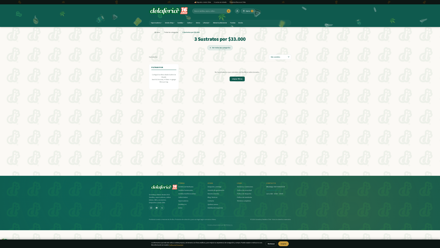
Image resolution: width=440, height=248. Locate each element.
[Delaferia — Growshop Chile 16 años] (169, 11)
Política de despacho (244, 194)
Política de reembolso (244, 197)
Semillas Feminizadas (185, 190)
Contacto (211, 201)
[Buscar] (228, 11)
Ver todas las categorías (221, 48)
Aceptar (283, 244)
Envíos (240, 23)
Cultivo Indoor (183, 197)
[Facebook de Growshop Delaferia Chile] (156, 208)
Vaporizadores (156, 23)
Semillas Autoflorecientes (187, 194)
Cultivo (190, 23)
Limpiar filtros (237, 79)
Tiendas (232, 23)
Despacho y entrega (214, 187)
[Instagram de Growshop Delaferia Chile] (151, 208)
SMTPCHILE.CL (228, 225)
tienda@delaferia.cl (273, 190)
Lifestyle (206, 23)
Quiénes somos (213, 204)
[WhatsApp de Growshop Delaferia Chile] (162, 208)
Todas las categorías (171, 32)
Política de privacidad (244, 190)
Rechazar (271, 244)
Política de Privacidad (176, 245)
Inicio (158, 32)
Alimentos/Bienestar (220, 23)
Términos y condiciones (245, 187)
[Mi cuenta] (237, 11)
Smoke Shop (170, 23)
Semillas (180, 23)
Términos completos (244, 201)
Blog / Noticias (212, 197)
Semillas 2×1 (182, 204)
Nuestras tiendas (213, 194)
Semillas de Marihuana (185, 187)
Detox (198, 23)
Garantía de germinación (216, 190)
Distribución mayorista (215, 208)
